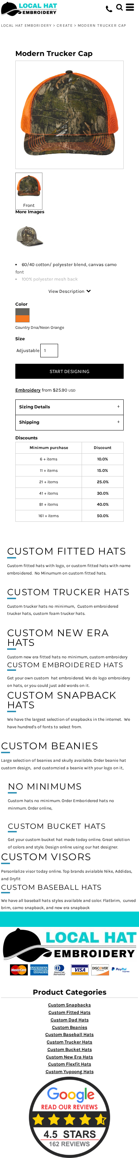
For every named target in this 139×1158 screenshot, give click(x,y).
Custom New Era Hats (69, 1057)
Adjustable (28, 350)
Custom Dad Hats (70, 1019)
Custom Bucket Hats (69, 1049)
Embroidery (28, 390)
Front (29, 205)
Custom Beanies (69, 1027)
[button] (119, 7)
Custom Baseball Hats (69, 1034)
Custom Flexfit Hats (69, 1064)
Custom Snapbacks (69, 1004)
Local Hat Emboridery (26, 25)
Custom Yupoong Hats (70, 1071)
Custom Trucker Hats (69, 1042)
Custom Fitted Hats (69, 1012)
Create (65, 25)
